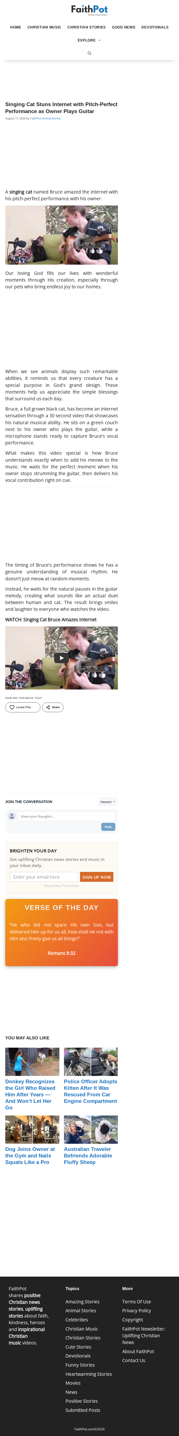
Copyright (132, 1320)
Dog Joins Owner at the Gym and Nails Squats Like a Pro (30, 1155)
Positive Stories (81, 1401)
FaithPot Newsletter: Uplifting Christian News (143, 1335)
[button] (89, 53)
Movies (73, 1383)
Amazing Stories (82, 1302)
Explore (87, 40)
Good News (123, 27)
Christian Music (45, 27)
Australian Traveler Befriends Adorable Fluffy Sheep (88, 1155)
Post (108, 827)
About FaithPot (138, 1351)
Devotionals (155, 27)
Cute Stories (78, 1347)
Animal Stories (51, 118)
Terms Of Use (136, 1302)
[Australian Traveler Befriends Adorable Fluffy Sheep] (91, 1140)
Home (15, 27)
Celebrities (76, 1320)
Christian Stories (86, 27)
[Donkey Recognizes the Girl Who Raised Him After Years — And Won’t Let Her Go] (32, 1072)
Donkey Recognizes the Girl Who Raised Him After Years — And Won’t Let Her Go (30, 1094)
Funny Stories (80, 1365)
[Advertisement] (89, 74)
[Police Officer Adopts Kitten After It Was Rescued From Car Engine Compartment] (91, 1072)
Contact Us (133, 1360)
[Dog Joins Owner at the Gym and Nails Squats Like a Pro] (32, 1140)
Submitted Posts (82, 1410)
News (71, 1392)
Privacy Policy (136, 1310)
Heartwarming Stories (88, 1374)
